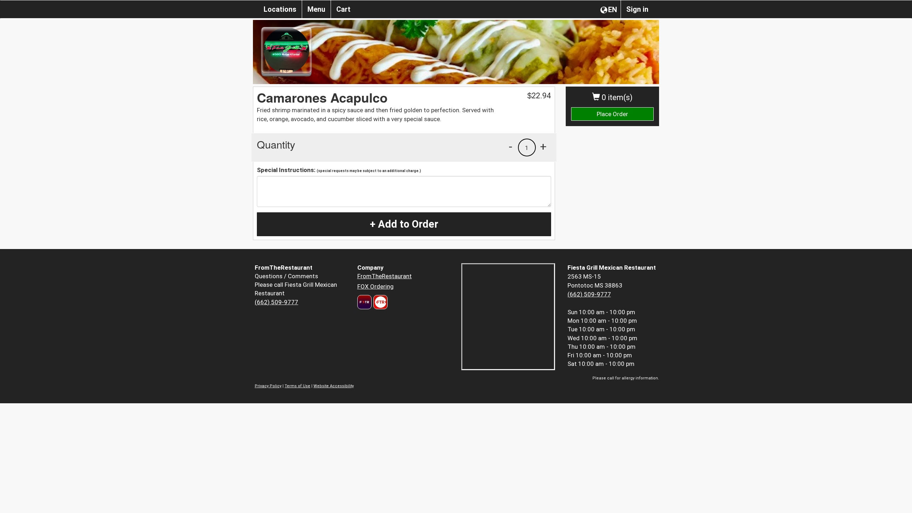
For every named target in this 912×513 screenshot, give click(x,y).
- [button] (510, 146)
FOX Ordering (375, 286)
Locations (280, 9)
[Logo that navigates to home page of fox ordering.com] (380, 302)
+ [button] (543, 146)
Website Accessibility (334, 386)
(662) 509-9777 (276, 302)
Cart (343, 9)
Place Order (612, 114)
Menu (316, 9)
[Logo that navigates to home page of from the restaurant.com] (364, 302)
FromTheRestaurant (384, 276)
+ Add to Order (404, 224)
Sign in (637, 9)
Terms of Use (297, 386)
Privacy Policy (268, 386)
